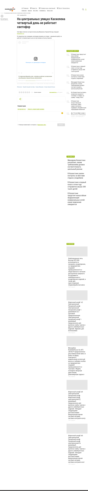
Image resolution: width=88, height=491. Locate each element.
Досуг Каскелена (64, 8)
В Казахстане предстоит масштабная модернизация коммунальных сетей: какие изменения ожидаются (78, 58)
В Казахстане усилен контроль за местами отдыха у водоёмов (77, 76)
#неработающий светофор (29, 87)
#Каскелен (19, 87)
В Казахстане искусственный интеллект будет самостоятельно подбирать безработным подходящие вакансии (78, 105)
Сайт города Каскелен (31, 80)
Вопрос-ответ (50, 10)
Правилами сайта (42, 124)
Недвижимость (43, 10)
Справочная (24, 10)
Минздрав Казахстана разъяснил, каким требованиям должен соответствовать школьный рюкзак (77, 85)
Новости (34, 8)
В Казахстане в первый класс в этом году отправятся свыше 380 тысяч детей (78, 69)
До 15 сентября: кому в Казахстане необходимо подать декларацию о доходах (78, 115)
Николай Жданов (4, 19)
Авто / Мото (35, 10)
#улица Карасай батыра (49, 87)
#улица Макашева (40, 87)
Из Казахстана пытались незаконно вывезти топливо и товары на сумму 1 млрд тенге (78, 95)
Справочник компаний (47, 8)
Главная (25, 8)
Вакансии (30, 10)
